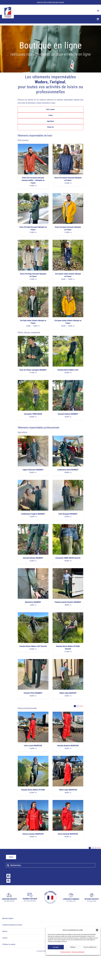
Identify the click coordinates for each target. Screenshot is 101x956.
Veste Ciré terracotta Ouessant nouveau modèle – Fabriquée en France (33, 180)
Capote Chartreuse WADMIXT (33, 470)
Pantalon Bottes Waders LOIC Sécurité (33, 646)
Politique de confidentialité (77, 952)
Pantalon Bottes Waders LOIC (68, 370)
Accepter (56, 947)
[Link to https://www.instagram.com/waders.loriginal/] (8, 881)
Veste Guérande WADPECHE (68, 834)
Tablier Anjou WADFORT (68, 693)
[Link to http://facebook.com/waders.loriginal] (8, 876)
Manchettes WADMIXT (33, 602)
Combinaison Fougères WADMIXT (33, 514)
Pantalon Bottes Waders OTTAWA (33, 790)
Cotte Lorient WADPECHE (33, 746)
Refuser (72, 947)
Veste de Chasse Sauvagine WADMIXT (33, 370)
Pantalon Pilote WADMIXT (33, 693)
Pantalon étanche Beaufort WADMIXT (68, 602)
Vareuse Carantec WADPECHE (33, 834)
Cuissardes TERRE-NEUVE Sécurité (67, 558)
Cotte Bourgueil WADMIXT (67, 514)
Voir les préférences (90, 947)
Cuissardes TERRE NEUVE (33, 414)
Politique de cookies (65, 952)
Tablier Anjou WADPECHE (68, 790)
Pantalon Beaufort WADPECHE (68, 746)
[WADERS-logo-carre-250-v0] (8, 7)
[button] (97, 930)
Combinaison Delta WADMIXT (67, 470)
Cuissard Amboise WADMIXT (68, 414)
